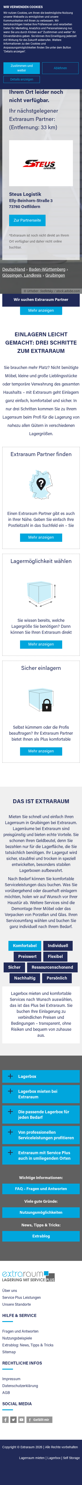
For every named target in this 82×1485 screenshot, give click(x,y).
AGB (6, 1393)
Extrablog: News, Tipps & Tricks (28, 1345)
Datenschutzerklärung (20, 1386)
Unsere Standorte (16, 1305)
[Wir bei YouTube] (21, 1419)
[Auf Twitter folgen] (13, 1419)
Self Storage (71, 1458)
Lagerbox (27, 1077)
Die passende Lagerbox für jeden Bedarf (43, 1115)
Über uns (9, 1291)
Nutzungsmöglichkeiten (41, 1213)
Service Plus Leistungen (21, 1298)
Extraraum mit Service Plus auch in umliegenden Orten (44, 1156)
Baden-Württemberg (47, 270)
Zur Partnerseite (27, 221)
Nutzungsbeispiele (17, 1338)
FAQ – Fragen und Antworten (41, 1189)
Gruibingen (55, 276)
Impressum (11, 1379)
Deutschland (13, 270)
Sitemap (9, 1352)
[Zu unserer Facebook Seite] (5, 1419)
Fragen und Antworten (20, 1332)
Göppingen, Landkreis (21, 276)
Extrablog (41, 1237)
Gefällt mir (41, 1420)
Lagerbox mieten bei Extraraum (37, 1094)
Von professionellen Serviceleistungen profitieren (46, 1135)
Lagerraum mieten (32, 1458)
